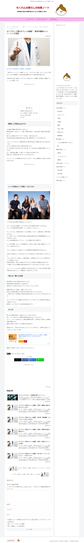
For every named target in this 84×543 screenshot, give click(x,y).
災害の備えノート (61, 180)
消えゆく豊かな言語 (26, 115)
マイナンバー (61, 115)
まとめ (22, 117)
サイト (8, 514)
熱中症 (59, 153)
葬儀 (58, 125)
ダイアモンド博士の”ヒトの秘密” (18, 353)
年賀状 (59, 121)
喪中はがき (60, 132)
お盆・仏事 (60, 128)
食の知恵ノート (60, 139)
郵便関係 (59, 135)
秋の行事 (59, 170)
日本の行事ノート (61, 166)
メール (9, 509)
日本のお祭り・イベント (62, 163)
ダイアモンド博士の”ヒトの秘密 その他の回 (19, 68)
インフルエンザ (61, 156)
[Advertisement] (29, 94)
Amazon (21, 341)
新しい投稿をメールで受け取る (16, 526)
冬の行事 (59, 173)
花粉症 (59, 159)
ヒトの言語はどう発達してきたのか (29, 113)
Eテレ (9, 353)
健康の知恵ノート (61, 149)
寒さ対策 (59, 111)
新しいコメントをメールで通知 (16, 524)
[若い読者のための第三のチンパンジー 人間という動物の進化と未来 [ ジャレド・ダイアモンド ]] (13, 338)
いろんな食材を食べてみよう (65, 142)
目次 (27, 108)
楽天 (25, 341)
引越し (59, 118)
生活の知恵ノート (61, 108)
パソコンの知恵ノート (62, 177)
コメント (10, 489)
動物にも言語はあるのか (27, 110)
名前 (9, 504)
